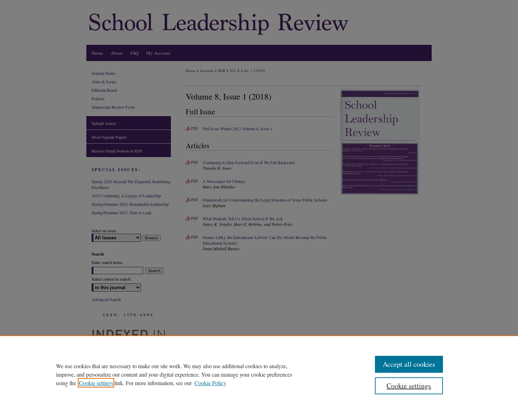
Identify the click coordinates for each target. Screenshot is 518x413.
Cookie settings (96, 383)
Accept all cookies (409, 364)
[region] (259, 374)
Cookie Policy (210, 383)
